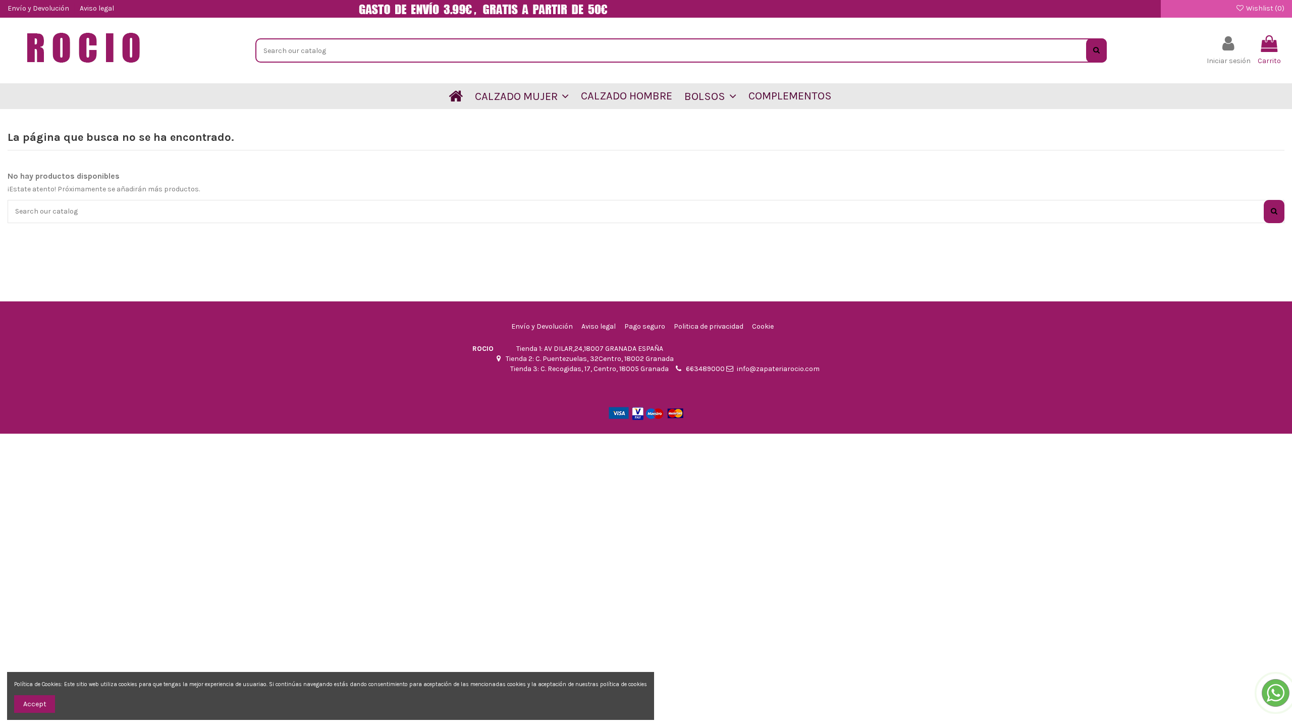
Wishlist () (1264, 8)
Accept (34, 704)
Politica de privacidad (708, 326)
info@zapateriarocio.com (778, 369)
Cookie (763, 326)
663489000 (705, 369)
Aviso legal (97, 8)
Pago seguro (644, 326)
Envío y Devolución (39, 8)
